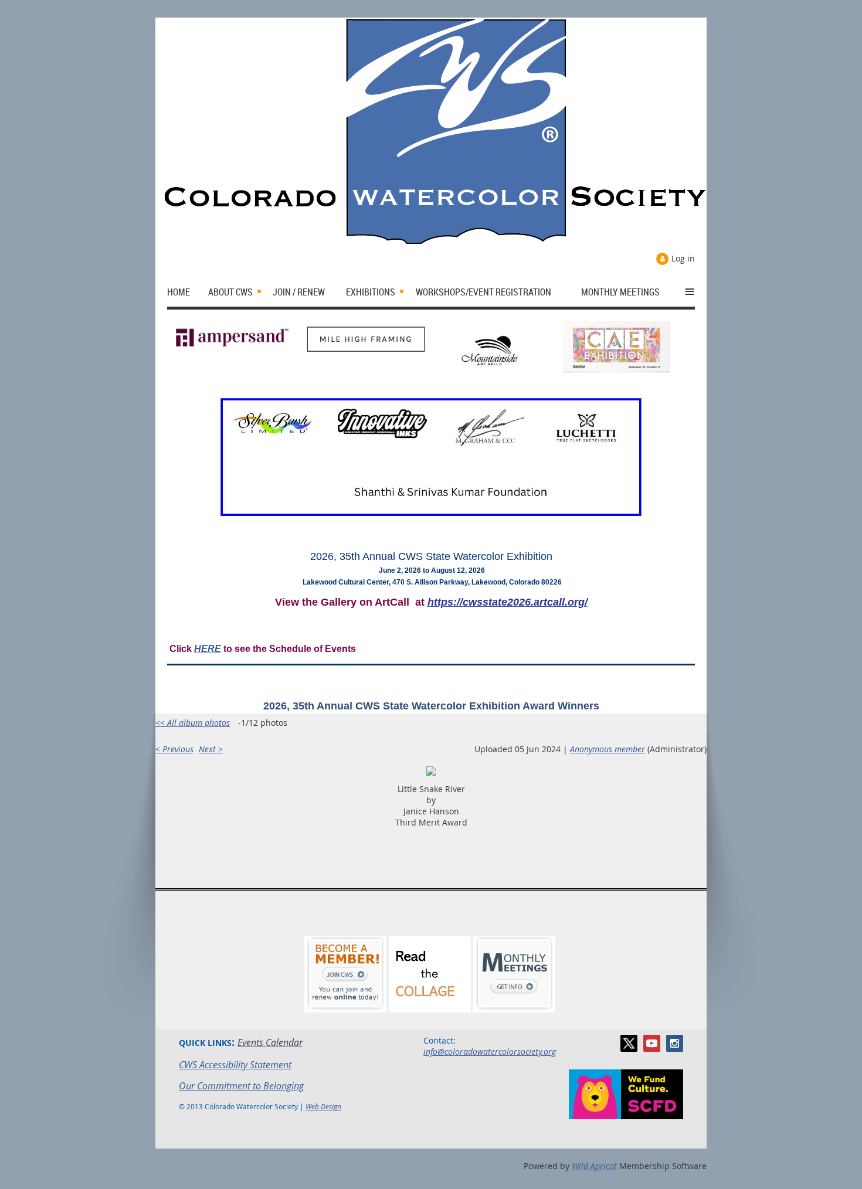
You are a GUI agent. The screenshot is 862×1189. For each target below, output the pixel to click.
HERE (207, 649)
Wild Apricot (594, 1165)
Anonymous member (607, 749)
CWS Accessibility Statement (235, 1064)
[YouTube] (651, 1043)
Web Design (323, 1106)
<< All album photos (192, 722)
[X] (628, 1043)
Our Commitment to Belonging (241, 1085)
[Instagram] (674, 1043)
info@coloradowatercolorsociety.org (489, 1051)
